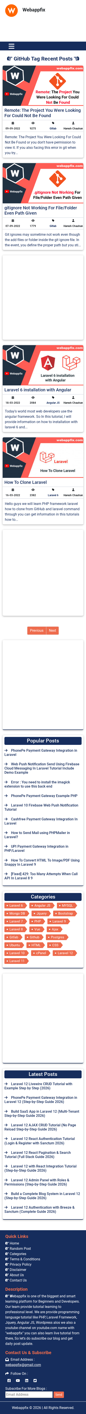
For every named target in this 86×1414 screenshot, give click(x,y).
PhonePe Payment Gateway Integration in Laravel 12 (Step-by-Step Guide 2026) (40, 1099)
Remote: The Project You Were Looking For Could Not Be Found (42, 113)
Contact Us (18, 1280)
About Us (16, 1275)
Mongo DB (17, 913)
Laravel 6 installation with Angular (37, 389)
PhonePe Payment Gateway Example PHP (44, 796)
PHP (37, 921)
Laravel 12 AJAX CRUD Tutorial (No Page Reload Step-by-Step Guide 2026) (40, 1127)
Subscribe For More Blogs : (33, 1391)
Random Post (20, 1248)
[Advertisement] (43, 27)
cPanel (41, 953)
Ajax (55, 929)
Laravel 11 (16, 961)
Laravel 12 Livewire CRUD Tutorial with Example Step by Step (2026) (38, 1086)
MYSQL (67, 906)
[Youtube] (18, 1381)
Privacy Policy (20, 1264)
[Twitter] (35, 1381)
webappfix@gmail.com (23, 1365)
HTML (36, 945)
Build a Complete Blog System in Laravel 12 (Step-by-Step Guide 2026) (42, 1196)
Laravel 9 (59, 921)
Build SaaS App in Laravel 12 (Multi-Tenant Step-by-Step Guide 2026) (41, 1113)
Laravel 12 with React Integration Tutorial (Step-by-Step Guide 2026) (40, 1168)
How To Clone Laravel (25, 482)
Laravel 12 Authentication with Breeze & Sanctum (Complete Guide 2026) (39, 1209)
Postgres (57, 937)
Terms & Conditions (24, 1259)
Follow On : (18, 1374)
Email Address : (22, 1359)
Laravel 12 (65, 953)
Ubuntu (14, 945)
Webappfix (20, 1408)
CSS (55, 945)
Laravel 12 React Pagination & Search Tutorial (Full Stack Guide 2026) (37, 1155)
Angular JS (53, 402)
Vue (37, 929)
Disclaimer (17, 1270)
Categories (17, 1254)
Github (34, 937)
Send (58, 1394)
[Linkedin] (26, 1381)
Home (14, 1243)
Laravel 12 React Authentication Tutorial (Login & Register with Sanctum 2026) (39, 1141)
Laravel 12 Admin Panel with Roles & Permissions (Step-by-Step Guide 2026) (36, 1182)
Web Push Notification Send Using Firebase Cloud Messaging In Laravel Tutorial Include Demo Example (41, 768)
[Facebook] (9, 1381)
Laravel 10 (16, 953)
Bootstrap (65, 913)
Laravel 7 (16, 921)
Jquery (42, 913)
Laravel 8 (16, 929)
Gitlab (53, 128)
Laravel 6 (53, 495)
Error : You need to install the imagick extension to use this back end (37, 784)
